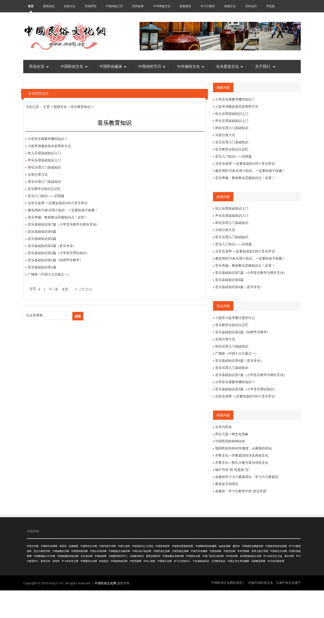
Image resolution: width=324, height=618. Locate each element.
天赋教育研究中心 (118, 556)
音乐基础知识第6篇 (42, 231)
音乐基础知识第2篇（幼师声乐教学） (55, 260)
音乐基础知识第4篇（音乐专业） (52, 246)
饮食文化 (69, 6)
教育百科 (45, 561)
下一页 (53, 289)
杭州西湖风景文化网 (250, 556)
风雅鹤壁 (73, 546)
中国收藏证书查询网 (173, 556)
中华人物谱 (149, 561)
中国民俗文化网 (161, 551)
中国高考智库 (162, 546)
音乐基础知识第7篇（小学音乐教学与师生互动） (63, 224)
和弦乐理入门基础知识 (44, 167)
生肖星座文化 (227, 66)
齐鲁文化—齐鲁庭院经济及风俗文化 (241, 455)
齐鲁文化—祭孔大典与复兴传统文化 (241, 462)
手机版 (270, 6)
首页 (31, 6)
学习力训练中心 (182, 561)
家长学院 (289, 556)
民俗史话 (36, 66)
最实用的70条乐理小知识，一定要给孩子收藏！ (63, 210)
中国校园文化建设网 (119, 551)
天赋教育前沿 (137, 556)
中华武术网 (232, 556)
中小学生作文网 (70, 561)
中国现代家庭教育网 (182, 546)
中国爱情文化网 (88, 561)
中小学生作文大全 (272, 556)
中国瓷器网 (100, 556)
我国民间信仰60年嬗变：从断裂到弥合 (243, 448)
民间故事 (138, 6)
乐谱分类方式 (38, 174)
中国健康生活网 (60, 551)
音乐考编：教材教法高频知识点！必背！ (58, 217)
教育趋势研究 (153, 556)
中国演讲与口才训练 (142, 546)
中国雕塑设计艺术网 (44, 556)
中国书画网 (135, 561)
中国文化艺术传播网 (238, 561)
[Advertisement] (162, 603)
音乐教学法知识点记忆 (44, 189)
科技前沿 (104, 561)
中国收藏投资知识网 (68, 556)
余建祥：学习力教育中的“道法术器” (241, 491)
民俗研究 (90, 6)
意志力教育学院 (42, 551)
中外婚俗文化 (188, 66)
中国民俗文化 (71, 66)
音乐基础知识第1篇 (42, 267)
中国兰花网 (124, 546)
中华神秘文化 (161, 6)
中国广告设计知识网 (213, 556)
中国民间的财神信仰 (230, 441)
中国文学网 (33, 546)
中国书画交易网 (180, 551)
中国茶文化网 (164, 561)
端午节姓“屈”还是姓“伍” (232, 470)
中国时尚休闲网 (49, 546)
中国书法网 (229, 551)
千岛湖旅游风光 (201, 561)
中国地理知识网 (119, 561)
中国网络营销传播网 (206, 546)
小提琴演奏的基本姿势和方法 (49, 146)
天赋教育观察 (258, 561)
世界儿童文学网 (259, 551)
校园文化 (230, 6)
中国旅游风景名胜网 (276, 546)
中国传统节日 (149, 66)
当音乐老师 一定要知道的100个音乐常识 (58, 203)
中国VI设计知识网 (141, 551)
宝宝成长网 (87, 556)
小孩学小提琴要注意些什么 (235, 318)
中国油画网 (215, 551)
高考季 (56, 561)
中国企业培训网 (98, 551)
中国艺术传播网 (199, 551)
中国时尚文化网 (88, 546)
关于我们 (263, 66)
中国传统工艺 (114, 6)
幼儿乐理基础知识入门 (44, 153)
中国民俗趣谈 (110, 66)
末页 (65, 289)
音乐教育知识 (81, 107)
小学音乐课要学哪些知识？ (48, 139)
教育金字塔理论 (226, 484)
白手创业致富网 (276, 561)
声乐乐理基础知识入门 (44, 160)
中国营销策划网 (79, 551)
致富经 (63, 546)
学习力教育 (208, 6)
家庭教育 (185, 6)
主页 (46, 107)
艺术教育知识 (218, 561)
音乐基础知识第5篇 (42, 239)
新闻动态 (49, 6)
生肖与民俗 (223, 427)
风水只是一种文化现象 (231, 434)
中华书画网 (243, 551)
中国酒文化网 (193, 556)
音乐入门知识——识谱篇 (46, 196)
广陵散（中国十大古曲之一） (49, 274)
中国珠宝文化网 (278, 551)
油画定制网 (225, 546)
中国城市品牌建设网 (252, 546)
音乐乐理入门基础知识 (44, 181)
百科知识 (251, 6)
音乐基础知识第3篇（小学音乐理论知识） (58, 253)
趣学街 (236, 546)
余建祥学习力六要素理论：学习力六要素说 (246, 477)
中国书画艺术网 (107, 546)
